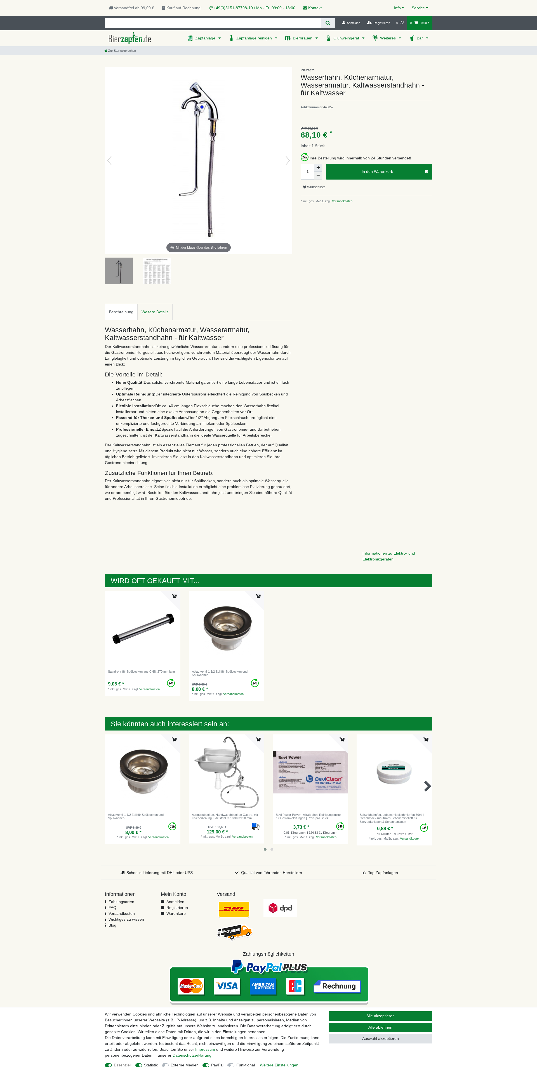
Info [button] (397, 8)
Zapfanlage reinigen (254, 38)
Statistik (151, 1065)
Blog (112, 925)
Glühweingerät (346, 38)
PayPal (217, 1065)
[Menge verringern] (318, 176)
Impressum (205, 1049)
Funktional (245, 1065)
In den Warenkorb (377, 171)
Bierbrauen (303, 38)
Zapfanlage (205, 38)
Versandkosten (341, 201)
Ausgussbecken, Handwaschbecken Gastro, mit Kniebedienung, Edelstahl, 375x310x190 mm (225, 816)
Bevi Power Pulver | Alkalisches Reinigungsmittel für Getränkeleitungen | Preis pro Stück (308, 816)
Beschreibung (121, 312)
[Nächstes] (287, 160)
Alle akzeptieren (380, 1016)
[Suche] (328, 23)
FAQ (112, 907)
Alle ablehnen (380, 1027)
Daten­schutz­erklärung (192, 1055)
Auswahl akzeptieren (380, 1038)
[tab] (121, 312)
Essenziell (122, 1065)
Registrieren (177, 907)
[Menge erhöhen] (318, 168)
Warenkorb (176, 913)
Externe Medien (185, 1065)
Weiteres (388, 38)
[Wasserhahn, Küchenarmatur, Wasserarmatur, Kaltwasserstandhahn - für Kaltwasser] (119, 272)
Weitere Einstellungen (279, 1065)
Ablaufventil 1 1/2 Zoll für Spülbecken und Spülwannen (220, 673)
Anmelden (175, 901)
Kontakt (314, 8)
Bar (420, 38)
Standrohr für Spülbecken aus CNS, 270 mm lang (141, 671)
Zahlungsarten (121, 901)
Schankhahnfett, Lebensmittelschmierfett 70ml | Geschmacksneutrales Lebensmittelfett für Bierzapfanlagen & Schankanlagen (392, 818)
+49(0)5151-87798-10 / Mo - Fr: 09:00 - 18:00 (254, 8)
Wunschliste (316, 187)
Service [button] (418, 8)
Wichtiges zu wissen (126, 919)
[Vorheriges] (109, 160)
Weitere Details (155, 312)
